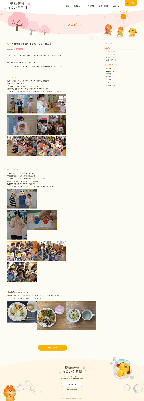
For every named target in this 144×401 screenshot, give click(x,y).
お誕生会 (19, 49)
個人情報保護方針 (72, 389)
